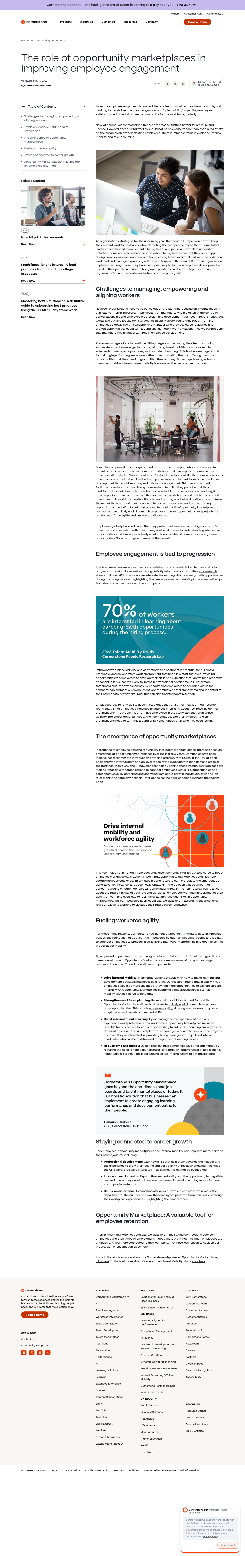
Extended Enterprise (108, 1384)
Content (101, 1390)
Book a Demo (197, 22)
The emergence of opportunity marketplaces (45, 140)
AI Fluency (147, 1338)
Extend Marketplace (108, 1444)
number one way (140, 1195)
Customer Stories (196, 1317)
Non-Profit (147, 1452)
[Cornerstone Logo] (34, 22)
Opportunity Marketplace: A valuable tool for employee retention (52, 164)
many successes (107, 758)
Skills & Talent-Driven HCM (157, 1307)
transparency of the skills (191, 1019)
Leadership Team (196, 1303)
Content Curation (151, 1355)
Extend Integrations (108, 1437)
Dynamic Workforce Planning (158, 1362)
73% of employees (123, 709)
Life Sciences (149, 1425)
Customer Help (193, 14)
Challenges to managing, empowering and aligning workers (53, 118)
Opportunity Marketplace (185, 934)
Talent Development (108, 1330)
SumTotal (101, 1410)
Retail (144, 1445)
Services (101, 1430)
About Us (191, 1323)
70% (215, 1166)
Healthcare (147, 1419)
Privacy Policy (71, 1470)
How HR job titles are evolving (41, 185)
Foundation (193, 1330)
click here (102, 1261)
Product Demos (195, 1417)
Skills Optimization (107, 1323)
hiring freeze (155, 249)
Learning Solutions (107, 1370)
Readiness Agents (107, 1310)
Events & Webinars (197, 1424)
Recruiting (102, 1343)
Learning (101, 1377)
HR (97, 1364)
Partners (174, 14)
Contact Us (28, 1339)
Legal (54, 1470)
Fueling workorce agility (40, 148)
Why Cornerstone (196, 1297)
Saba (99, 1404)
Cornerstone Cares (197, 1337)
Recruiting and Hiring (50, 40)
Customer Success (197, 1310)
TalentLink (102, 1417)
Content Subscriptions (109, 1397)
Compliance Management (156, 1331)
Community (214, 14)
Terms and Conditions (125, 1470)
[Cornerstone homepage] (53, 1290)
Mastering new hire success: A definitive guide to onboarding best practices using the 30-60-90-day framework (53, 296)
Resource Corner (196, 1411)
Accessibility (193, 1377)
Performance (104, 1357)
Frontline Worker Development (159, 1368)
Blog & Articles (195, 1431)
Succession (103, 1350)
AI (151, 938)
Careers (190, 1350)
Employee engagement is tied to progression (46, 129)
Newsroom (192, 1343)
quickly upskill (178, 1005)
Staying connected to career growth (49, 155)
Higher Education (151, 1439)
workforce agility (160, 1009)
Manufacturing (150, 1432)
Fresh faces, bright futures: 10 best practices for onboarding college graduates (51, 257)
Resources (27, 40)
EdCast (137, 938)
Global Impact (194, 1364)
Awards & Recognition (199, 1370)
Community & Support (34, 1345)
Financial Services (152, 1412)
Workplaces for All (152, 1392)
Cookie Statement (96, 1470)
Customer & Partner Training (158, 1386)
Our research (208, 571)
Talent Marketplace (107, 1337)
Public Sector (149, 1405)
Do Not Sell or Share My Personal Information (171, 1470)
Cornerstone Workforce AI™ (112, 1297)
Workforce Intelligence (109, 1317)
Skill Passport (104, 1424)
